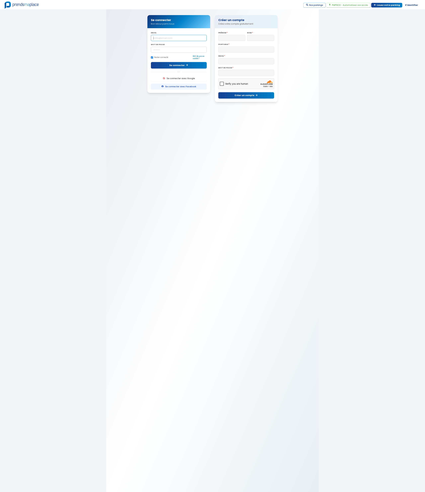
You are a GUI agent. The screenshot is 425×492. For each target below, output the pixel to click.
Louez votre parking (388, 5)
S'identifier (411, 5)
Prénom (222, 33)
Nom (249, 33)
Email (153, 33)
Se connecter (177, 65)
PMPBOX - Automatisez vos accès (350, 5)
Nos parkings (316, 5)
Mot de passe (158, 44)
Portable (223, 44)
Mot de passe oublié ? (198, 57)
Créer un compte (244, 95)
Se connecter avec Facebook (180, 86)
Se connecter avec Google (181, 78)
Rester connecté (161, 57)
